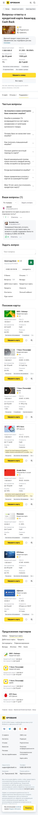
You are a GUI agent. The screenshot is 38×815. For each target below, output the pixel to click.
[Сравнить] (31, 340)
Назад (7, 9)
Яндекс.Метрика (15, 809)
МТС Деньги (21, 429)
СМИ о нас (23, 735)
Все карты (19, 81)
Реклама (5, 750)
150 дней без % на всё (24, 472)
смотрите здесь (29, 789)
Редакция (23, 739)
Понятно (28, 808)
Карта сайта (23, 758)
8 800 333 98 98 (11, 269)
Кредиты (7, 288)
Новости (22, 288)
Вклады (22, 280)
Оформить (19, 75)
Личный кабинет (25, 292)
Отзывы (13, 95)
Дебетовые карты (11, 284)
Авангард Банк (30, 9)
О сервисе (5, 735)
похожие (7, 43)
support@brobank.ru (9, 767)
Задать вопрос (27, 203)
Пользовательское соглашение (26, 753)
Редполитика (24, 743)
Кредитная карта (22, 314)
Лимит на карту (22, 593)
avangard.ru (26, 269)
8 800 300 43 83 (25, 767)
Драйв (19, 390)
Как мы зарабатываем (9, 754)
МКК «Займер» (14, 653)
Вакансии (5, 746)
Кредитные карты (17, 9)
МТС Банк (13, 694)
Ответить (14, 217)
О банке (7, 275)
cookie (18, 807)
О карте (4, 95)
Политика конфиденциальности (27, 747)
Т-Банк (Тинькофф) (16, 667)
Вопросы (9, 280)
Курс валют (8, 296)
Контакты (8, 292)
